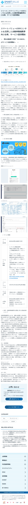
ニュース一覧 (8, 6)
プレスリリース (13, 418)
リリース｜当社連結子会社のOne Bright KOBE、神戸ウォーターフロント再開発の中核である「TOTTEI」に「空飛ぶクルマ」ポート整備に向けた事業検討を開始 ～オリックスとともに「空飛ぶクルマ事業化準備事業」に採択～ (15, 439)
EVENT (13, 421)
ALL (4, 418)
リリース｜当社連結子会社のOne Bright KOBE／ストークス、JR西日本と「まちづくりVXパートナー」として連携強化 (14, 433)
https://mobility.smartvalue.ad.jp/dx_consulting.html (13, 81)
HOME (2, 6)
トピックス (5, 421)
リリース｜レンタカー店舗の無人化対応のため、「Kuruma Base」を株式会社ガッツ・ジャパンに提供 (15, 446)
